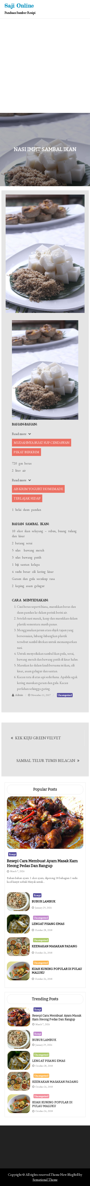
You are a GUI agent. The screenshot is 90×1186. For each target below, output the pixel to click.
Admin (19, 695)
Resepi (12, 854)
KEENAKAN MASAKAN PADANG (54, 946)
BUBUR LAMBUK (43, 901)
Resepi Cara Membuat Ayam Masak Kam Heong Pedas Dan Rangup (42, 863)
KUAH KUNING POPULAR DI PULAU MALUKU (52, 1104)
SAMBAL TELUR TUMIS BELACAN (45, 760)
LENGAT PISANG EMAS (48, 924)
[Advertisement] (45, 66)
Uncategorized (65, 695)
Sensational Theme (45, 1179)
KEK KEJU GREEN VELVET (38, 738)
